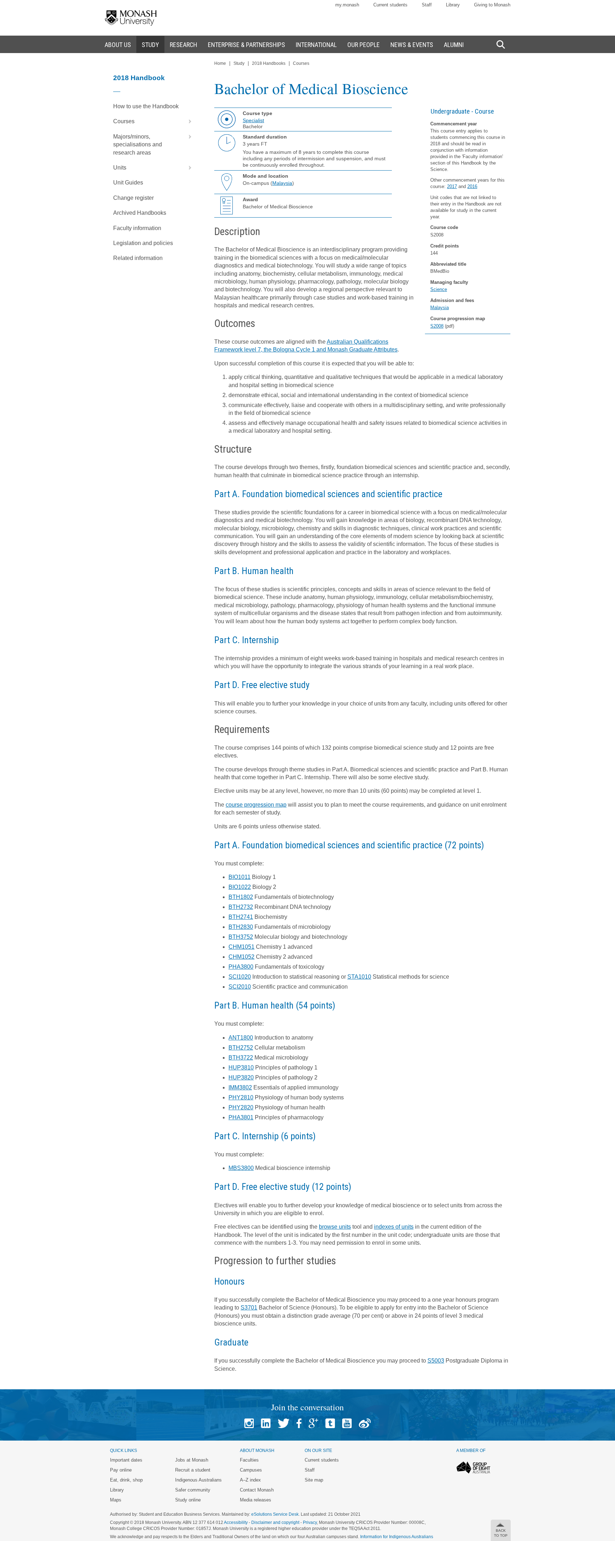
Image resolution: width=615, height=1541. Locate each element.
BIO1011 (239, 877)
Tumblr (330, 1423)
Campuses (251, 1470)
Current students (390, 4)
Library (453, 4)
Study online (188, 1500)
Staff (427, 4)
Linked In (265, 1423)
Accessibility (236, 1522)
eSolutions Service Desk (275, 1514)
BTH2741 (240, 917)
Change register (133, 198)
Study (239, 63)
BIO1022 (239, 887)
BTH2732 (240, 907)
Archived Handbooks (139, 213)
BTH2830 (240, 927)
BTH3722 (240, 1058)
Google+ (313, 1423)
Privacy (310, 1522)
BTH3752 (240, 937)
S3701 (249, 1308)
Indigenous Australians (198, 1480)
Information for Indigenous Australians (396, 1536)
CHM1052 (241, 957)
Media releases (255, 1500)
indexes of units (394, 1227)
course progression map (256, 805)
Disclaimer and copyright (275, 1522)
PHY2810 (240, 1097)
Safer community (192, 1490)
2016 (472, 186)
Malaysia (439, 307)
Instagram (249, 1423)
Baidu (365, 1423)
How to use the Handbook (146, 106)
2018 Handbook (139, 78)
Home (220, 63)
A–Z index (250, 1480)
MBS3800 (241, 1168)
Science (438, 289)
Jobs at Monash (191, 1460)
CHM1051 (241, 947)
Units (119, 168)
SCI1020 (239, 977)
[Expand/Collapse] (187, 121)
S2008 (436, 326)
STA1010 (359, 977)
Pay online (121, 1470)
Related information (138, 258)
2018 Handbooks (268, 63)
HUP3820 (241, 1077)
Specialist (253, 120)
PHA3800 (240, 967)
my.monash (347, 4)
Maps (115, 1500)
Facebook (298, 1423)
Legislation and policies (143, 243)
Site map (314, 1480)
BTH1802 (240, 897)
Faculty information (137, 228)
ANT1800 (240, 1038)
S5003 (435, 1361)
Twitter (283, 1423)
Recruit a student (192, 1470)
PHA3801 (240, 1117)
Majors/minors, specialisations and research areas (137, 145)
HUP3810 (241, 1067)
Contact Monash (257, 1490)
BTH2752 (240, 1048)
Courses (124, 121)
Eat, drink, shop (126, 1480)
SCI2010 (239, 987)
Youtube (347, 1423)
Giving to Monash (492, 4)
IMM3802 (240, 1087)
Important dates (126, 1460)
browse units (335, 1227)
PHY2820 (240, 1107)
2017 (452, 186)
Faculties (249, 1460)
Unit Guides (128, 182)
